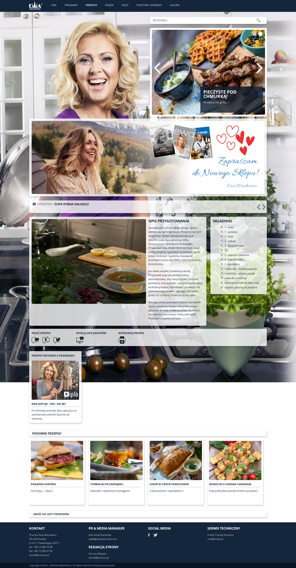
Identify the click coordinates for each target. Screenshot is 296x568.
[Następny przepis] (264, 208)
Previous (157, 68)
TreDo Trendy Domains (220, 535)
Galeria (175, 5)
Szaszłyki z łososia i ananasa (230, 484)
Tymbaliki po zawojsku (106, 484)
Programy (71, 5)
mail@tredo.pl (215, 539)
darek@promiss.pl (99, 557)
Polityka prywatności (104, 565)
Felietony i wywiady (149, 5)
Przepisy (91, 5)
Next (259, 68)
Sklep (125, 5)
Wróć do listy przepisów (51, 514)
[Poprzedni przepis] (259, 208)
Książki (109, 5)
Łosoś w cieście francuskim (169, 484)
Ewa (54, 5)
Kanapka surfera (43, 484)
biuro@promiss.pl (39, 555)
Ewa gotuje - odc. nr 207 (49, 404)
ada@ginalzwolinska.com (103, 539)
